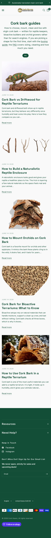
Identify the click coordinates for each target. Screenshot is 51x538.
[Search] (44, 10)
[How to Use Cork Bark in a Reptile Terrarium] (25, 350)
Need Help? (9, 432)
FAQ (15, 45)
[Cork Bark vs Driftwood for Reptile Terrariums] (25, 76)
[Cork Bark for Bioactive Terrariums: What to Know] (25, 280)
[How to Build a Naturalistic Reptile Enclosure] (25, 145)
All (25, 55)
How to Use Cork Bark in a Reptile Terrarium (20, 375)
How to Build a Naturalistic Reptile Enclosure (21, 171)
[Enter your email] (46, 474)
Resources (9, 423)
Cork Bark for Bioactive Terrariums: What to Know (20, 306)
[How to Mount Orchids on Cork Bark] (25, 214)
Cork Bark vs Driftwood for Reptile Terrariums (21, 101)
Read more (7, 123)
